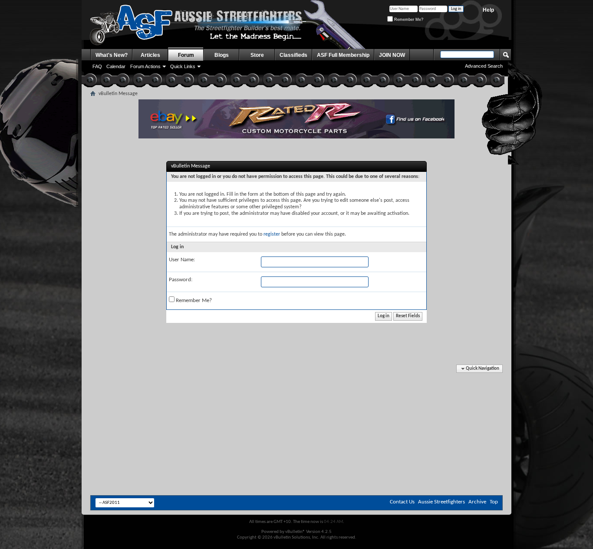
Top (494, 502)
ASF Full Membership (343, 55)
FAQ (97, 66)
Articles (150, 55)
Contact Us (402, 502)
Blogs (221, 55)
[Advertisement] (296, 391)
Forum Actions (145, 66)
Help (488, 10)
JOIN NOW (392, 55)
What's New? (112, 55)
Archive (477, 502)
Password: (180, 280)
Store (257, 55)
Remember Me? (408, 19)
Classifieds (293, 55)
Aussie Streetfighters (441, 502)
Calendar (115, 66)
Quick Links (182, 66)
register (272, 234)
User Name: (182, 260)
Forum (186, 55)
